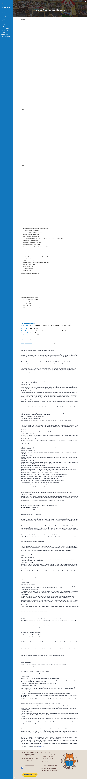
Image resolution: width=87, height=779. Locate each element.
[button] (86, 1)
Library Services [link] (6, 16)
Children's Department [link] (5, 20)
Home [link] (3, 12)
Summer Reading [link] (7, 22)
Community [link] (5, 26)
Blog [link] (4, 32)
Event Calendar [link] (6, 28)
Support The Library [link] (6, 34)
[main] (50, 10)
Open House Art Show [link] (6, 36)
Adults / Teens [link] (6, 17)
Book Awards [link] (7, 24)
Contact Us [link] (5, 30)
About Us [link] (5, 14)
